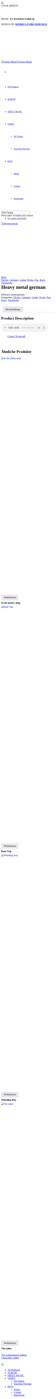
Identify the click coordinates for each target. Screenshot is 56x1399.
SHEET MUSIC (14, 111)
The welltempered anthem (14, 1355)
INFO (10, 161)
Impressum (18, 198)
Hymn (30, 280)
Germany (14, 280)
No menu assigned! (16, 218)
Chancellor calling (10, 1357)
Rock (42, 280)
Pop (36, 280)
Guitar (23, 280)
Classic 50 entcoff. (16, 336)
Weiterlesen (10, 597)
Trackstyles (6, 283)
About (16, 174)
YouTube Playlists (22, 149)
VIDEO (10, 124)
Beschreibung (13, 309)
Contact (17, 186)
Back (3, 277)
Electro (4, 280)
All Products (13, 87)
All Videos (18, 136)
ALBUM (11, 99)
